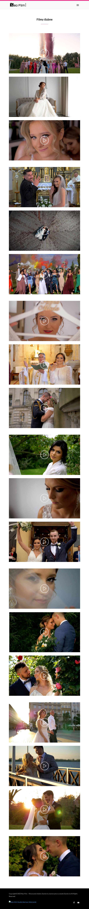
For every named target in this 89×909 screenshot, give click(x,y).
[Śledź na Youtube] (78, 902)
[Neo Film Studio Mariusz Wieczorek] (22, 902)
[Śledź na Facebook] (74, 902)
